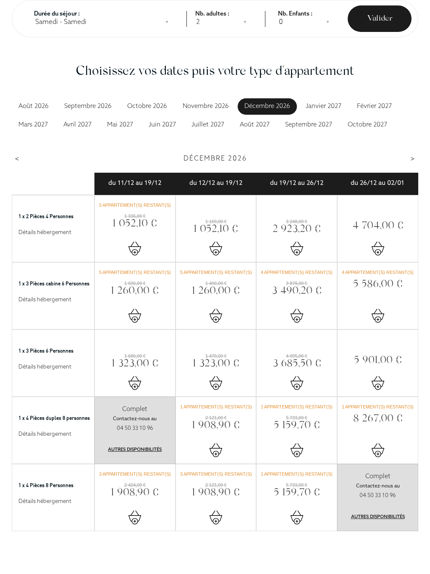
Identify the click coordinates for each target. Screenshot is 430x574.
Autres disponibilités (135, 450)
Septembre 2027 (308, 125)
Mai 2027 (120, 125)
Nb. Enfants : (295, 14)
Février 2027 (374, 106)
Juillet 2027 (207, 125)
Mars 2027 (33, 125)
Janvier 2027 (323, 106)
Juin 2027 (162, 125)
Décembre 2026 (267, 106)
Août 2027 (255, 125)
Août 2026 (33, 106)
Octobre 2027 (367, 125)
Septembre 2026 (88, 106)
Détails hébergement (44, 232)
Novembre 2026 (206, 106)
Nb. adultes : (212, 14)
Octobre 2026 (147, 106)
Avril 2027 (77, 125)
